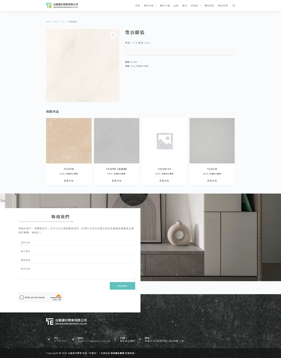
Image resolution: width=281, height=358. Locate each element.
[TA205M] (69, 140)
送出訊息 (122, 285)
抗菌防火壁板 (142, 66)
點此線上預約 (127, 340)
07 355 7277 (61, 340)
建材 (184, 5)
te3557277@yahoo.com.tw (94, 340)
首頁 (137, 5)
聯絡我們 (223, 5)
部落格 (194, 5)
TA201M (212, 169)
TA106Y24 (164, 169)
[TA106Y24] (164, 140)
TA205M (69, 169)
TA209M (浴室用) (116, 169)
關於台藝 (165, 5)
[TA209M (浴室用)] (116, 140)
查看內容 (69, 180)
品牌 (176, 5)
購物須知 (209, 5)
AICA (132, 66)
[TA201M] (212, 140)
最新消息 (149, 5)
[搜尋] (234, 5)
